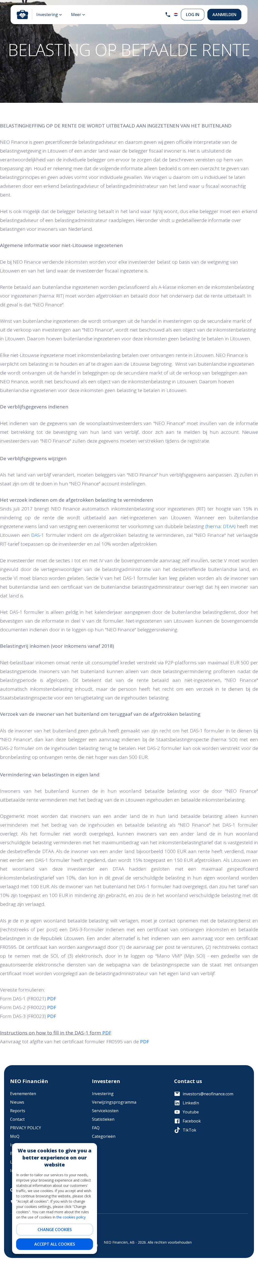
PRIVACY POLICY (25, 1128)
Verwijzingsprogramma (114, 1102)
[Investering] (49, 14)
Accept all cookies (54, 1244)
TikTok (189, 1130)
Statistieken (103, 1119)
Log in (192, 14)
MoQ (14, 1136)
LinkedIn (191, 1103)
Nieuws (17, 1102)
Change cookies (55, 1229)
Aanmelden (224, 14)
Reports (17, 1110)
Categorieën (103, 1136)
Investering (103, 1093)
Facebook (192, 1121)
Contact (17, 1119)
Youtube (191, 1112)
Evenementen (23, 1093)
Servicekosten (105, 1110)
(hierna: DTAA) (220, 526)
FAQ (96, 1128)
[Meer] (78, 14)
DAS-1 (37, 535)
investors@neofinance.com (208, 1094)
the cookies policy (71, 1217)
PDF (106, 1032)
